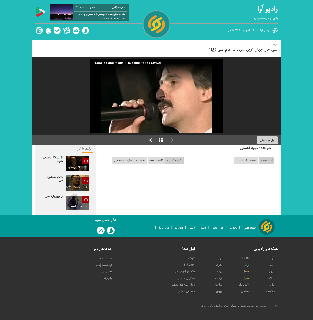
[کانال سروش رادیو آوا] (111, 230)
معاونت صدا (105, 258)
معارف (218, 284)
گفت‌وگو (243, 284)
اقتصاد (244, 258)
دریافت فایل (265, 140)
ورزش (219, 291)
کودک (191, 258)
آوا (272, 258)
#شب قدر (141, 160)
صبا (246, 278)
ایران (220, 258)
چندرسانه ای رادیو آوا (246, 160)
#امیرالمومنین (156, 160)
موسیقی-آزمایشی (186, 291)
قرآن (272, 284)
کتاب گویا (189, 265)
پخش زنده (106, 271)
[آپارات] (66, 30)
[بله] (57, 30)
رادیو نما (107, 278)
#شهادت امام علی (123, 160)
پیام (271, 265)
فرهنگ (218, 278)
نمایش (244, 291)
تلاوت (219, 265)
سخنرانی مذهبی (186, 278)
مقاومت (270, 291)
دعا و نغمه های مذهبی (183, 284)
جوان (245, 271)
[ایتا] (38, 30)
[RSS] (76, 30)
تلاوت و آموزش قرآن (184, 271)
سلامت (269, 278)
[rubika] (47, 30)
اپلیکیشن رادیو (104, 265)
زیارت (220, 271)
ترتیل (246, 265)
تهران (270, 271)
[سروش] (85, 30)
